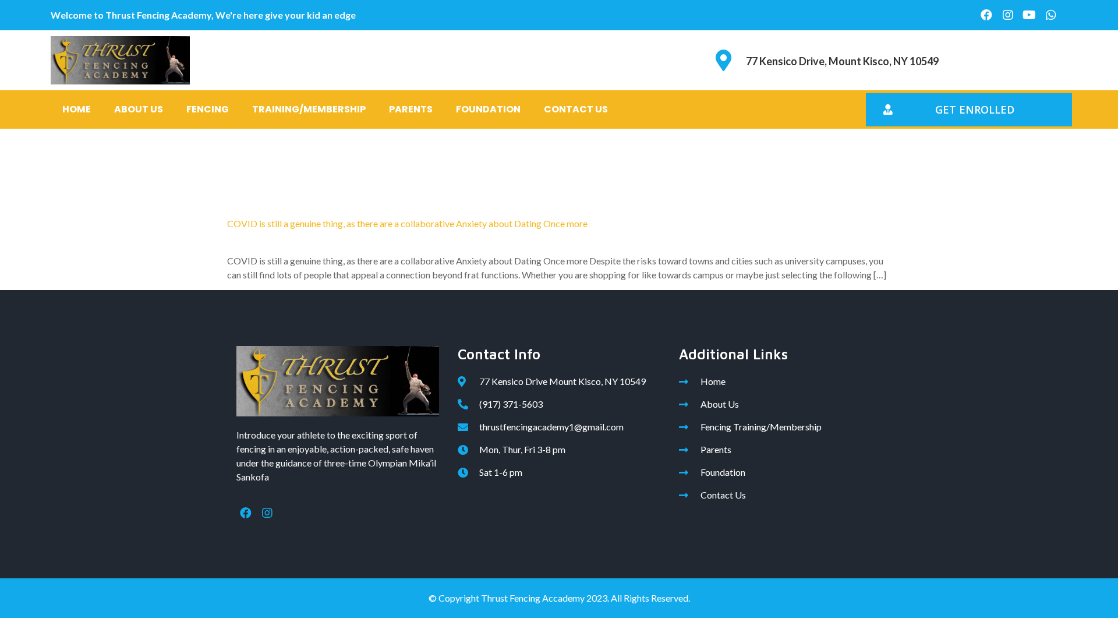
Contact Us (576, 109)
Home (76, 109)
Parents (411, 109)
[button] (969, 109)
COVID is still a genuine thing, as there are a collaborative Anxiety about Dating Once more (407, 223)
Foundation (488, 109)
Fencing (207, 109)
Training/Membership (309, 109)
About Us (138, 109)
